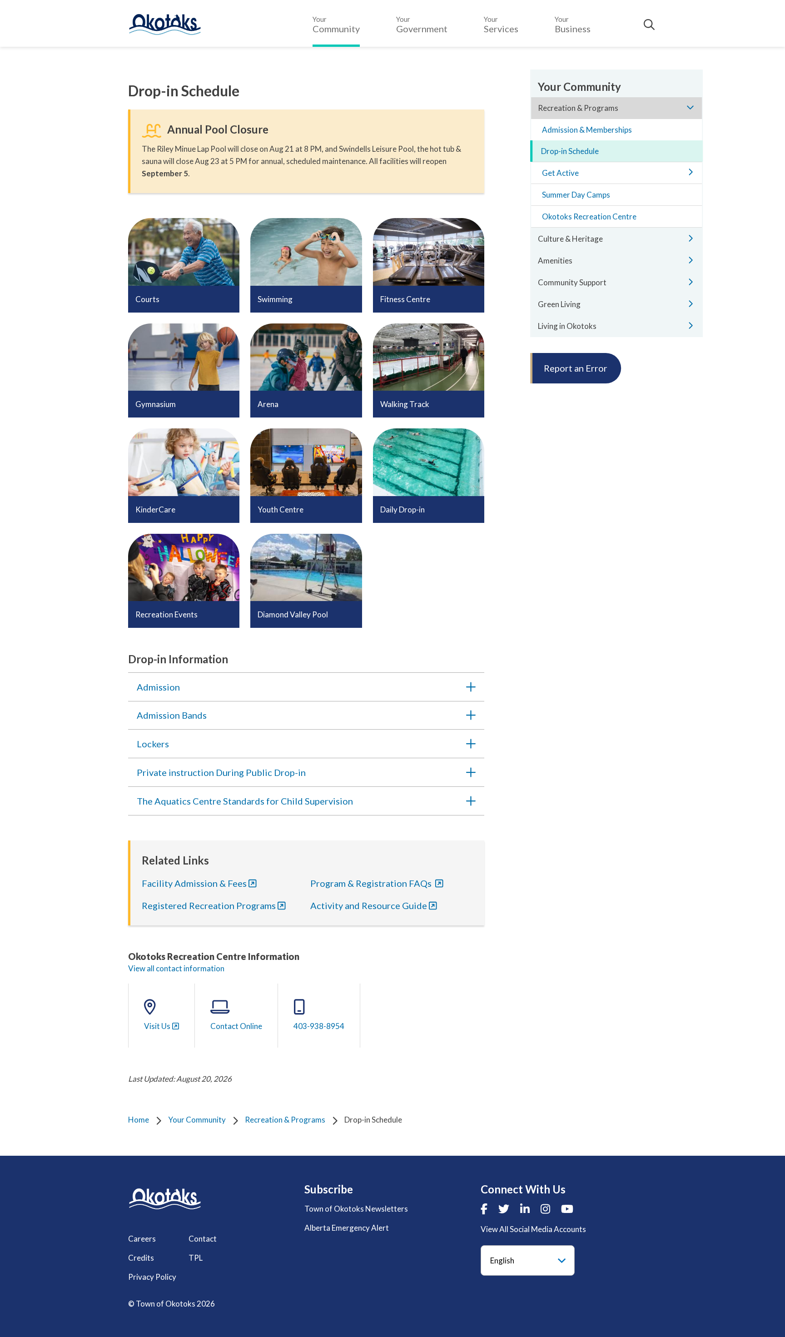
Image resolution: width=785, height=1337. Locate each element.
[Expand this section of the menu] (690, 171)
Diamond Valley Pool (293, 614)
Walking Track (404, 404)
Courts (147, 299)
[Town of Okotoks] (165, 1198)
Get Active (560, 173)
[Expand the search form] (649, 24)
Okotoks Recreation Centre (589, 216)
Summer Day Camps (576, 194)
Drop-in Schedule (570, 151)
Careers (142, 1238)
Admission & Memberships (587, 129)
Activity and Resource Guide (368, 905)
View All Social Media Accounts (533, 1229)
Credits (141, 1257)
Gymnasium (155, 404)
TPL (196, 1257)
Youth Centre (280, 509)
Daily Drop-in (402, 509)
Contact (203, 1238)
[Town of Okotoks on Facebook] (484, 1208)
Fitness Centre (405, 299)
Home (138, 1119)
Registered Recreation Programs (209, 905)
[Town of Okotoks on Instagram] (545, 1208)
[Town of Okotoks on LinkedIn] (525, 1208)
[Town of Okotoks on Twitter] (503, 1208)
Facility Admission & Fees (194, 883)
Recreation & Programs (285, 1119)
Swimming (275, 299)
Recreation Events (166, 614)
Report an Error (575, 368)
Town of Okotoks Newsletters (356, 1208)
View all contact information (176, 968)
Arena (268, 404)
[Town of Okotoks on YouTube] (567, 1208)
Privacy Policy (152, 1277)
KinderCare (155, 509)
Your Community (197, 1119)
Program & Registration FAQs (371, 883)
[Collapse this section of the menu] (690, 107)
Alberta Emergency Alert (346, 1228)
